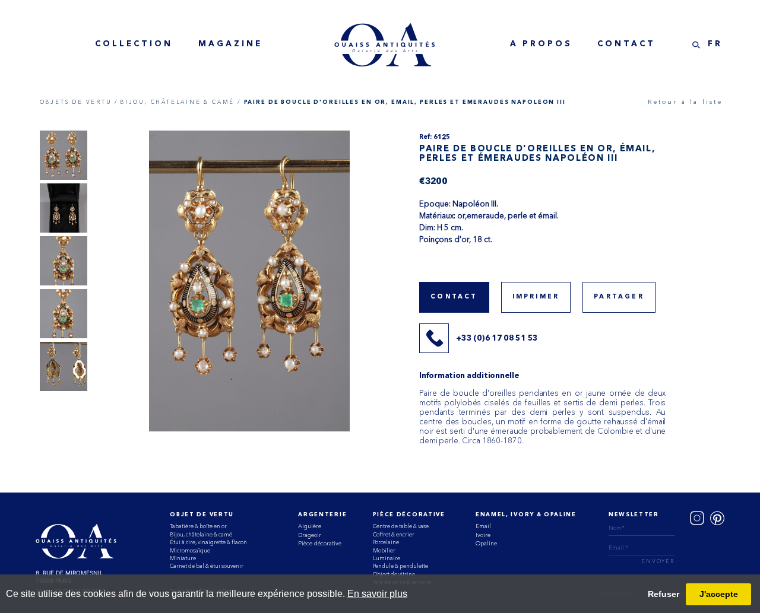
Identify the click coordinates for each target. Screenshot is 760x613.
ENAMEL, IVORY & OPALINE (526, 514)
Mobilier (384, 550)
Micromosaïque (190, 550)
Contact (626, 44)
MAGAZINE (230, 44)
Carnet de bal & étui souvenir (206, 566)
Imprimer (536, 297)
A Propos (541, 44)
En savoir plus (377, 594)
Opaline (486, 543)
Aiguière (309, 526)
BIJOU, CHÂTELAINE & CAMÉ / (180, 102)
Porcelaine (386, 542)
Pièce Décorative (409, 514)
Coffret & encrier (393, 534)
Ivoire (483, 535)
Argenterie (322, 514)
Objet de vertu (202, 514)
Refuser (663, 594)
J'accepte (718, 594)
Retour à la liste (685, 102)
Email (483, 526)
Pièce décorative (319, 543)
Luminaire (386, 558)
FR (715, 44)
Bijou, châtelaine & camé (201, 534)
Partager (619, 297)
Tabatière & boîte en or (198, 526)
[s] (696, 45)
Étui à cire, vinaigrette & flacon (208, 542)
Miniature (183, 558)
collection (134, 44)
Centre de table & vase (401, 526)
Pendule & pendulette (400, 566)
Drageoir (309, 535)
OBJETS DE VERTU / (79, 102)
